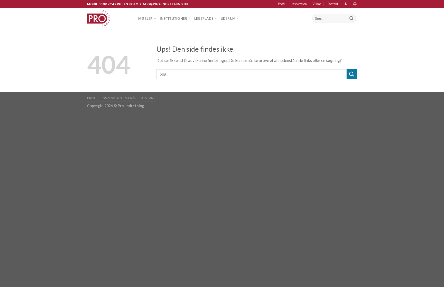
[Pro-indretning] (109, 18)
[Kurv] (355, 4)
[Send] (351, 18)
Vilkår (316, 4)
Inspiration (299, 4)
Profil (281, 4)
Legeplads (204, 18)
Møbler (145, 18)
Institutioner (173, 18)
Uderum (228, 18)
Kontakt (332, 4)
